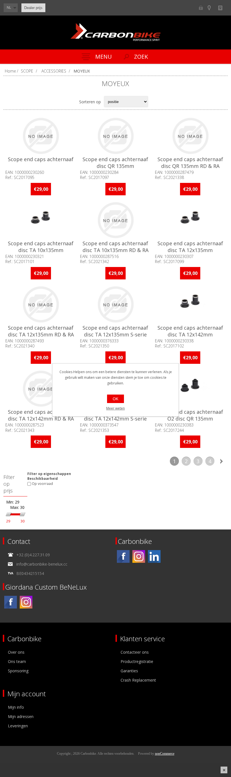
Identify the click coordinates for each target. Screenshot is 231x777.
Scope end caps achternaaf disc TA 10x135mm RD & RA (115, 246)
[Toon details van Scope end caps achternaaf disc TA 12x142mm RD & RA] (40, 389)
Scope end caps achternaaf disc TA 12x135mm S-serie (115, 331)
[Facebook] (123, 556)
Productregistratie (137, 661)
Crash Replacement (138, 680)
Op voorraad (42, 483)
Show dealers (212, 8)
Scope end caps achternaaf (41, 159)
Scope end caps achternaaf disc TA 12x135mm (190, 246)
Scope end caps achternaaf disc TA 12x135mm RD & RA (41, 331)
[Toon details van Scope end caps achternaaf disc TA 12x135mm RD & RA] (40, 304)
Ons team (17, 661)
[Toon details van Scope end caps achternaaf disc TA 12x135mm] (190, 220)
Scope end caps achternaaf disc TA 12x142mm (190, 331)
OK (115, 399)
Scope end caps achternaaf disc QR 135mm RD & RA (190, 162)
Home (10, 71)
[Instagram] (138, 556)
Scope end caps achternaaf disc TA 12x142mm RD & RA (41, 415)
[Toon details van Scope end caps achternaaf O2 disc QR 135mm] (190, 389)
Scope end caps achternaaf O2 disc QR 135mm (190, 415)
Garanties (129, 670)
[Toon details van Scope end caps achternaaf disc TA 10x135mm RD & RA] (115, 220)
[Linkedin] (154, 556)
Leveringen (18, 725)
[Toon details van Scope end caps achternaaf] (40, 136)
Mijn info (16, 707)
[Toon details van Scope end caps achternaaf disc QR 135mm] (115, 136)
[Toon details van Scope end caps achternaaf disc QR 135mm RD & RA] (190, 136)
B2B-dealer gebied (201, 8)
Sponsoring (18, 670)
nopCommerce (164, 754)
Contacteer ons (135, 652)
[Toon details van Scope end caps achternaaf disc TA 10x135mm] (40, 220)
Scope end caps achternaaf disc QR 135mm (115, 162)
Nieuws (223, 8)
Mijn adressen (21, 716)
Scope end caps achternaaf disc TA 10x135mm (41, 246)
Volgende (221, 461)
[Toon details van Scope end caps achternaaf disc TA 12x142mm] (190, 304)
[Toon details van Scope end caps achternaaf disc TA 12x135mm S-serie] (115, 304)
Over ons (16, 652)
